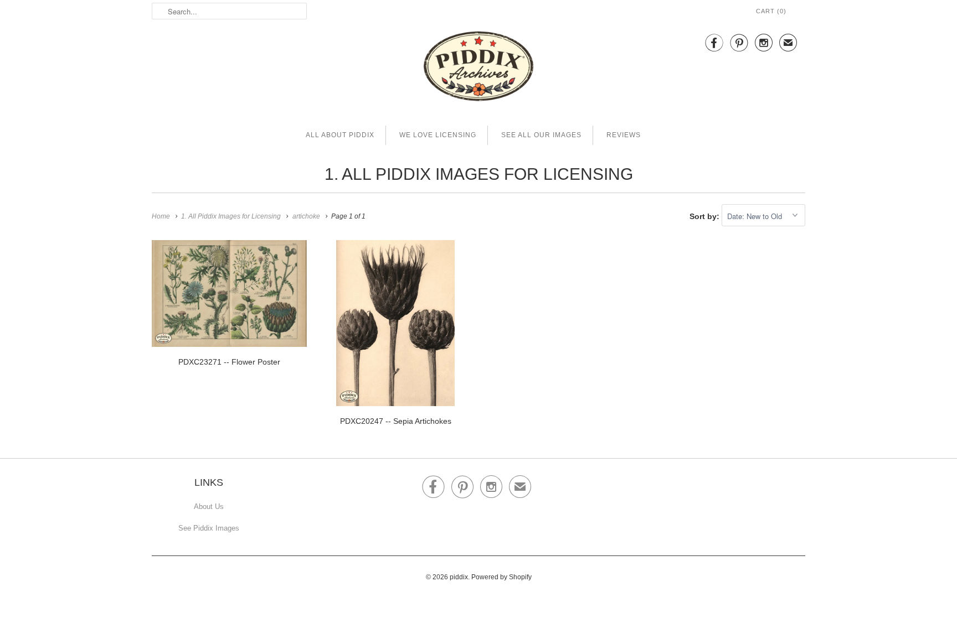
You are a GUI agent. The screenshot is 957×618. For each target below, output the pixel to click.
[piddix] (478, 68)
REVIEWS (623, 135)
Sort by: (706, 216)
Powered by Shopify (501, 577)
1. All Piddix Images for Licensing (479, 174)
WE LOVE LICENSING (437, 135)
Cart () (771, 11)
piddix (459, 577)
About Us (209, 506)
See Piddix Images (208, 528)
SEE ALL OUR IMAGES (541, 135)
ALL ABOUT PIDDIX (340, 135)
